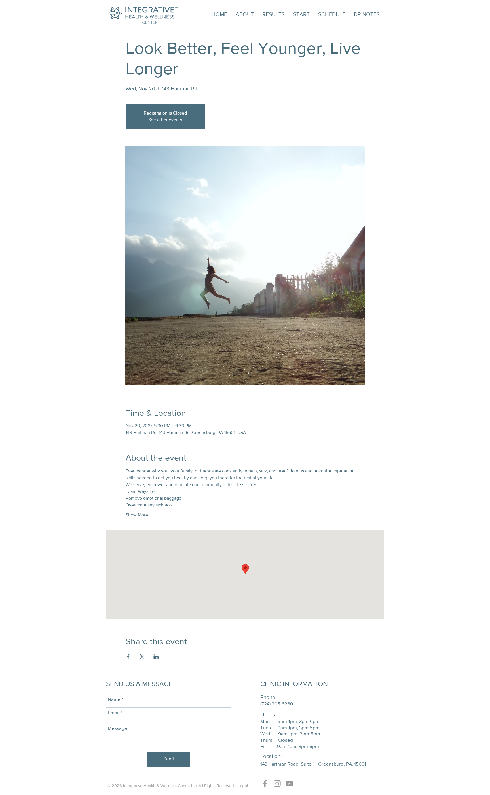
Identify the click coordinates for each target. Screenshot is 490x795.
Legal (243, 785)
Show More (137, 514)
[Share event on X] (142, 656)
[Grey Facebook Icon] (265, 783)
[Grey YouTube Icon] (289, 783)
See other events (165, 119)
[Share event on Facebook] (128, 656)
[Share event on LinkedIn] (156, 656)
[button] (244, 14)
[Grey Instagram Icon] (277, 783)
